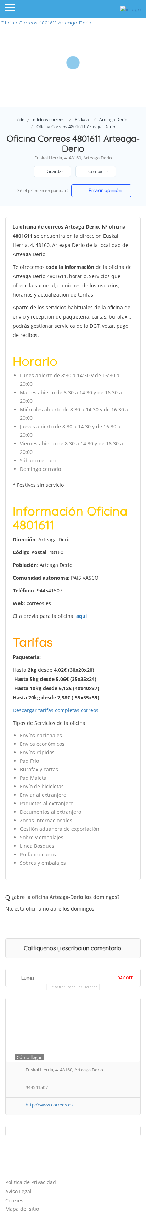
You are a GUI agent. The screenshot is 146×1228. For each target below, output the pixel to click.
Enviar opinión (104, 190)
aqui (81, 616)
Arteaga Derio (113, 120)
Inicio (19, 120)
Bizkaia (82, 120)
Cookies (14, 1200)
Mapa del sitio (22, 1208)
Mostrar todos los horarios (74, 987)
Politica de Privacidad (30, 1182)
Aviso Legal (18, 1191)
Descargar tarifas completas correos (56, 710)
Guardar (54, 171)
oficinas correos (48, 120)
